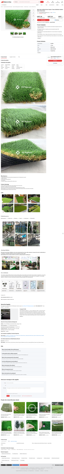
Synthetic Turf (8, 335)
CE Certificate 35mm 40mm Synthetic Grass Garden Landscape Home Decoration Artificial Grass (57, 415)
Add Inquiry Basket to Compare (18, 36)
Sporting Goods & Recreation (8, 6)
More (2, 462)
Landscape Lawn (39, 458)
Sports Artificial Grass (32, 6)
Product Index (48, 467)
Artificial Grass (26, 6)
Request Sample (52, 22)
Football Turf (5, 336)
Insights (52, 467)
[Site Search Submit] (42, 2)
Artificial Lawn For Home (14, 460)
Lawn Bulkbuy (22, 460)
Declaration (41, 470)
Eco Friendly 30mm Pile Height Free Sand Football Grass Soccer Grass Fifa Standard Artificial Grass (31, 415)
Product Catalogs (14, 441)
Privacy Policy (46, 470)
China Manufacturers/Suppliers (24, 467)
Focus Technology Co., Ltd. (25, 470)
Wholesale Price (38, 467)
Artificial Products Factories (6, 458)
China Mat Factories (32, 458)
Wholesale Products (32, 467)
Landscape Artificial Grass (29, 335)
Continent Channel (43, 467)
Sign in (62, 2)
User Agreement (37, 470)
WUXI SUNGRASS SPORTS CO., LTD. (44, 12)
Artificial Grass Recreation (55, 458)
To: (5, 385)
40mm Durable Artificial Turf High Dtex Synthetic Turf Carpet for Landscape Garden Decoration (19, 415)
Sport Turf (13, 336)
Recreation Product (24, 458)
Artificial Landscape (47, 458)
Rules (62, 4)
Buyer (41, 4)
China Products (18, 467)
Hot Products (13, 467)
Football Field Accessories (20, 443)
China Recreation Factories (16, 458)
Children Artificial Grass (23, 453)
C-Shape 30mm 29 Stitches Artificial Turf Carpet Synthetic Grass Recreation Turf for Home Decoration (6, 433)
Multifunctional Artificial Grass (6, 453)
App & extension (51, 4)
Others (2, 444)
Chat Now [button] (57, 20)
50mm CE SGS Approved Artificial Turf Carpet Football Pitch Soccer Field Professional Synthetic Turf (57, 433)
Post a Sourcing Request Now (27, 395)
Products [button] (16, 1)
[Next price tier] (63, 16)
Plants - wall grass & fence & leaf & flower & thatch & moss (40, 443)
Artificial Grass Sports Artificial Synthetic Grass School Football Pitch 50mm (31, 433)
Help (46, 4)
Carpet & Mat (49, 443)
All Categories (4, 4)
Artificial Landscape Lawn (5, 460)
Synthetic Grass (13, 335)
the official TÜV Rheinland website (28, 305)
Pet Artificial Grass (15, 453)
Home (2, 6)
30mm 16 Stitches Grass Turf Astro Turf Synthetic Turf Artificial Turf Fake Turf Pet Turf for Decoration (44, 433)
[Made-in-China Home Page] (6, 2)
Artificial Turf (18, 335)
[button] (39, 1)
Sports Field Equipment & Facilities (18, 6)
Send (8, 395)
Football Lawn (9, 336)
